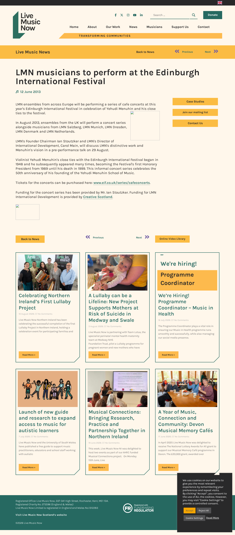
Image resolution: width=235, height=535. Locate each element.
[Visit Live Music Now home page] (26, 37)
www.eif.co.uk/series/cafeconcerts (121, 183)
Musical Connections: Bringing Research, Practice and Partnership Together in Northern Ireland (116, 424)
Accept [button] (189, 510)
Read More (212, 517)
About (92, 27)
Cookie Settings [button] (194, 518)
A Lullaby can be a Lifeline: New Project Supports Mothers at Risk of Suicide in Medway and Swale (113, 307)
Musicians (154, 27)
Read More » (28, 355)
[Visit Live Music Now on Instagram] (128, 15)
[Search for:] (170, 15)
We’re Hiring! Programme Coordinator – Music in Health (185, 304)
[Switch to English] (220, 3)
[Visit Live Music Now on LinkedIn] (141, 15)
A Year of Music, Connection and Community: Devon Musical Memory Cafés (185, 421)
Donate (213, 15)
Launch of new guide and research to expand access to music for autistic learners (47, 421)
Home (74, 27)
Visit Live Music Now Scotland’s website (41, 514)
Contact (204, 27)
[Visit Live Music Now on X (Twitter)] (121, 15)
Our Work (113, 27)
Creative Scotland (97, 197)
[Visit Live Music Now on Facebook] (115, 15)
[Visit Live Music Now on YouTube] (134, 15)
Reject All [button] (204, 510)
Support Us (180, 27)
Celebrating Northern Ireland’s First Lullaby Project (45, 301)
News (133, 27)
